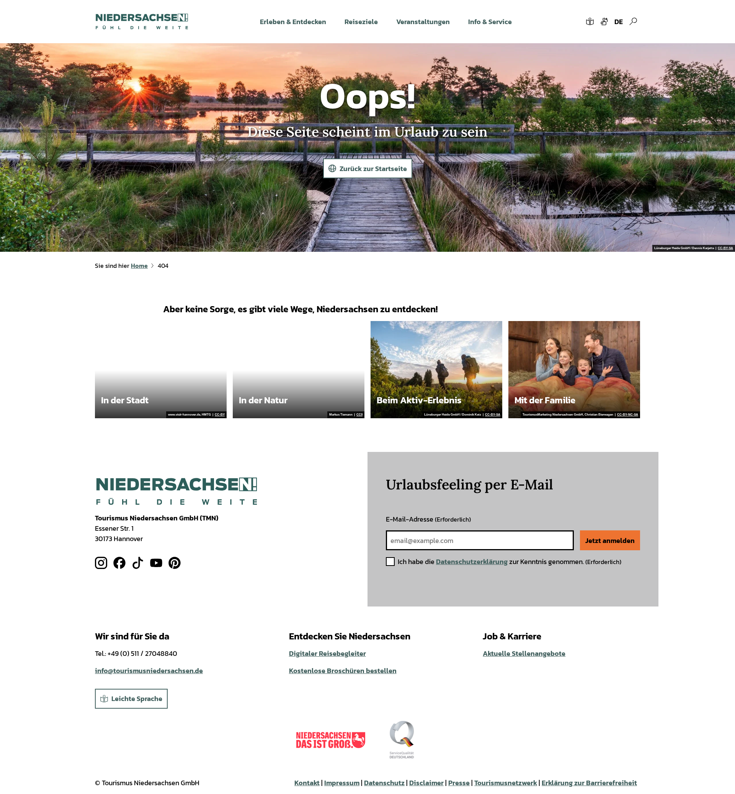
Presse (459, 783)
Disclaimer (426, 783)
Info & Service (490, 21)
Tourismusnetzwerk (505, 783)
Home (139, 265)
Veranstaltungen (423, 21)
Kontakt (307, 783)
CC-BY (220, 414)
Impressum (341, 783)
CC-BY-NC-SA (627, 414)
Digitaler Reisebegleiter (327, 653)
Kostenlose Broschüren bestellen (343, 670)
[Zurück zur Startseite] (142, 21)
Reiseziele (361, 21)
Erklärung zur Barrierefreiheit (589, 783)
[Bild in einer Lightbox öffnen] (176, 491)
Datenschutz (384, 783)
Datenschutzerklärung (472, 561)
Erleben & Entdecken (293, 21)
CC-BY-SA (725, 248)
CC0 (359, 414)
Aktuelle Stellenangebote (524, 653)
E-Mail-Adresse (428, 519)
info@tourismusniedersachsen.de (149, 670)
